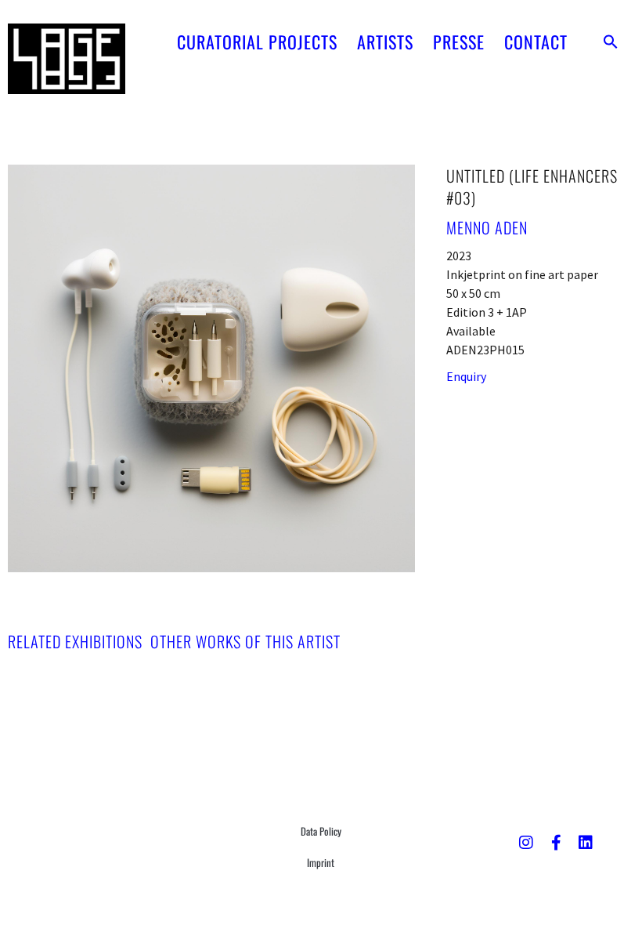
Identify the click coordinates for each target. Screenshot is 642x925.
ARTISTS (385, 41)
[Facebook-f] (556, 843)
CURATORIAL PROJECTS (257, 41)
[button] (610, 42)
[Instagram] (526, 843)
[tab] (75, 641)
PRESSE (459, 41)
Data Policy (321, 831)
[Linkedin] (586, 843)
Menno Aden (487, 227)
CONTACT (536, 41)
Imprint (320, 862)
